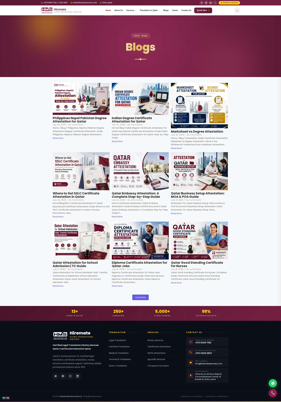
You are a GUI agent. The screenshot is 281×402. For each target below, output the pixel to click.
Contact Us (186, 10)
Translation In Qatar (149, 10)
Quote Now (202, 10)
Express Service (230, 3)
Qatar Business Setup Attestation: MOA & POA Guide (198, 195)
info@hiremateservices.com (85, 3)
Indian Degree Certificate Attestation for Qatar (132, 119)
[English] (8, 398)
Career (175, 10)
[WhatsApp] (215, 3)
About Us (118, 10)
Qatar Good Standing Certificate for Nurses (197, 264)
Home (108, 10)
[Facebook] (202, 3)
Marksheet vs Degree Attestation (197, 131)
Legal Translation (124, 340)
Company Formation (163, 365)
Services (130, 10)
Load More (140, 297)
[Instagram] (206, 3)
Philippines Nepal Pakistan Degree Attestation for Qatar (80, 119)
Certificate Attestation (163, 346)
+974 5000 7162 (203, 342)
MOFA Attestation (163, 353)
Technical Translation (124, 359)
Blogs (166, 10)
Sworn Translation (124, 365)
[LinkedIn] (211, 3)
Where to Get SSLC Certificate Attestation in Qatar (76, 195)
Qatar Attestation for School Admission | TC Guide (75, 264)
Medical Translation (124, 353)
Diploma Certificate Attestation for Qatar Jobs (139, 264)
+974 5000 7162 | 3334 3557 (56, 3)
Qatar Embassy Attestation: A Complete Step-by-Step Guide (136, 195)
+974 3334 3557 (203, 353)
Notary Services (163, 340)
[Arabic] (4, 398)
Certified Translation (124, 346)
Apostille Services (163, 359)
